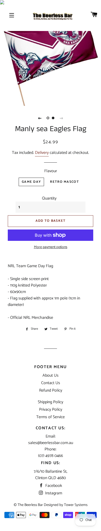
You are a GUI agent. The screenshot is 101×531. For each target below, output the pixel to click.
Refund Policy (50, 390)
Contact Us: (51, 428)
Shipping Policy (50, 402)
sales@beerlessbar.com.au (50, 442)
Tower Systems (76, 505)
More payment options (50, 247)
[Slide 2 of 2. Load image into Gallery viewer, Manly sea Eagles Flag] (53, 118)
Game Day (31, 182)
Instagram (53, 493)
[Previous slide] (39, 118)
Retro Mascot (64, 182)
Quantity (49, 198)
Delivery (42, 152)
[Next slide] (61, 118)
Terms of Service (50, 417)
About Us (50, 375)
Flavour (50, 171)
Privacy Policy (50, 409)
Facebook (53, 485)
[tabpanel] (50, 55)
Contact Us (50, 382)
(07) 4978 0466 (50, 455)
